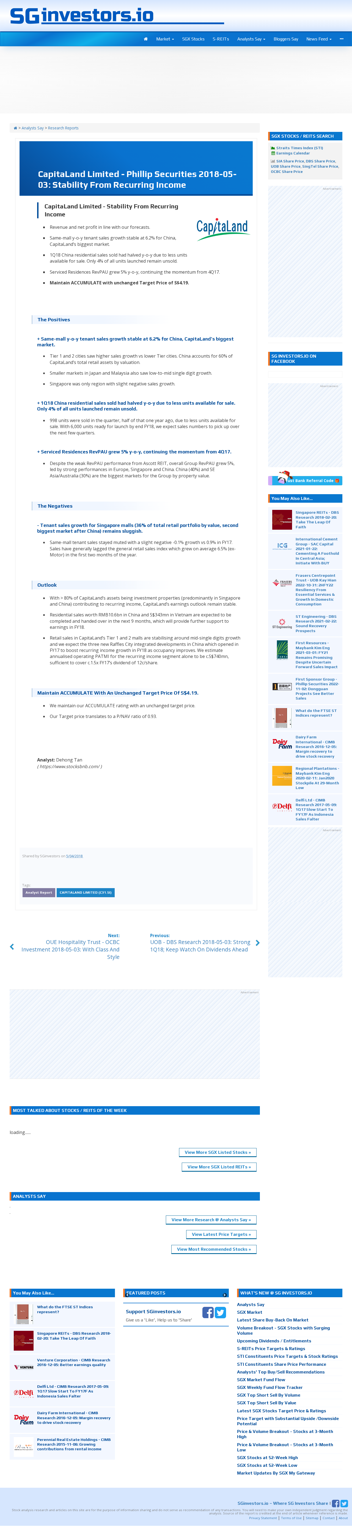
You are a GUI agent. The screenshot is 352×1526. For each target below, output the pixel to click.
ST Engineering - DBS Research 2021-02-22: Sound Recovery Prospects (316, 623)
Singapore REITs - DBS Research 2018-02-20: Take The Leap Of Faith (317, 519)
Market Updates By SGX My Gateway (276, 1473)
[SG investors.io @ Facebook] (208, 1312)
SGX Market (249, 1312)
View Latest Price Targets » (221, 1234)
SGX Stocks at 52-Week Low (267, 1465)
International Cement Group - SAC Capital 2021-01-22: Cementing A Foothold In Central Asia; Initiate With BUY (317, 551)
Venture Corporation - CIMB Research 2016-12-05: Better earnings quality (73, 1362)
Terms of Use (291, 1518)
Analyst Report (39, 892)
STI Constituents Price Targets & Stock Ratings (287, 1356)
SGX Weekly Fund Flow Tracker (270, 1387)
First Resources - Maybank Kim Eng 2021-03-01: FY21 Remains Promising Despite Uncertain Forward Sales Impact (317, 654)
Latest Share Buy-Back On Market (273, 1320)
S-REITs (221, 39)
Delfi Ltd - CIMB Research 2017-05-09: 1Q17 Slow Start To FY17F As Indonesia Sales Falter (316, 810)
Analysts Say (250, 39)
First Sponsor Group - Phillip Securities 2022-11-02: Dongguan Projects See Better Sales (317, 689)
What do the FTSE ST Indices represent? (316, 712)
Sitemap (312, 1518)
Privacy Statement (263, 1518)
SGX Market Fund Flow (261, 1379)
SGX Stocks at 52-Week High (267, 1457)
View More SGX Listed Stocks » (218, 1152)
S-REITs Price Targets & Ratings (271, 1348)
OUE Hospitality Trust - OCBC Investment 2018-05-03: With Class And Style (70, 949)
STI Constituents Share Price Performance (281, 1364)
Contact (329, 1518)
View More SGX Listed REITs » (219, 1166)
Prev (127, 1295)
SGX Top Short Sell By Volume (268, 1395)
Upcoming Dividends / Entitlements (274, 1340)
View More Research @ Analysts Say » (211, 1219)
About (343, 1518)
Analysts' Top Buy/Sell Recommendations (281, 1372)
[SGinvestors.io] (15, 127)
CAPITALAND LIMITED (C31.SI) (86, 892)
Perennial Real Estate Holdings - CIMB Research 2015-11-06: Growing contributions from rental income (74, 1444)
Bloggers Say (286, 39)
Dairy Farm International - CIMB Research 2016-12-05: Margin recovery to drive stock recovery (316, 746)
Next (225, 1295)
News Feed (317, 39)
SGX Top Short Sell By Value (266, 1402)
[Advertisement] (135, 1034)
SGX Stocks (193, 39)
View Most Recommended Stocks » (214, 1249)
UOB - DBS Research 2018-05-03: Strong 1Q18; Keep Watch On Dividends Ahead (200, 945)
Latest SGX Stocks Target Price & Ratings (281, 1410)
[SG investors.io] (146, 39)
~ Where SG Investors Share (283, 1503)
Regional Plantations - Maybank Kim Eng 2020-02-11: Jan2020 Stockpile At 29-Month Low (317, 778)
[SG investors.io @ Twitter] (220, 1312)
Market (163, 39)
